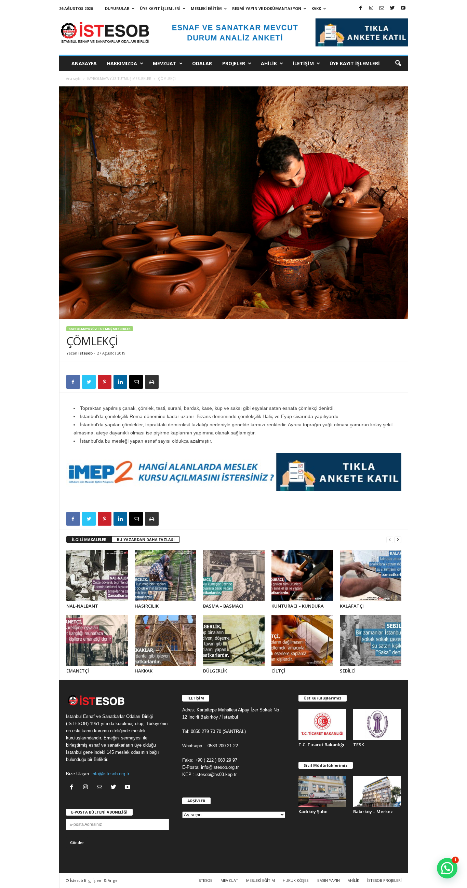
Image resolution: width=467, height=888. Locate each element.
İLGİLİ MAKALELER (89, 539)
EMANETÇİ (77, 671)
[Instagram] (371, 8)
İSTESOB (205, 880)
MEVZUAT (164, 63)
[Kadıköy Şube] (322, 791)
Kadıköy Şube (313, 811)
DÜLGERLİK (215, 671)
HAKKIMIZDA (122, 63)
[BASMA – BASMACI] (234, 575)
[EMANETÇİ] (97, 640)
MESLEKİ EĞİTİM (206, 8)
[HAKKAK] (165, 640)
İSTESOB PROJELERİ (384, 880)
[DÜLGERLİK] (234, 640)
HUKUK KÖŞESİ (296, 880)
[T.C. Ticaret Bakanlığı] (322, 724)
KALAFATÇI (352, 606)
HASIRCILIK (147, 606)
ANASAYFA (84, 63)
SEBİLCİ (348, 671)
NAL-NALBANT (82, 606)
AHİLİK (269, 63)
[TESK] (377, 724)
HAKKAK (143, 671)
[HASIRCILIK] (165, 575)
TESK (358, 744)
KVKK (316, 8)
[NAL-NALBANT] (97, 575)
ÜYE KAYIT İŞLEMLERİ (160, 8)
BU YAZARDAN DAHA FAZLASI (146, 539)
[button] (397, 63)
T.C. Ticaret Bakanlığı (321, 744)
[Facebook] (361, 8)
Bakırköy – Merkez (373, 811)
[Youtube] (403, 8)
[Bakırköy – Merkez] (377, 791)
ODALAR (202, 63)
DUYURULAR (117, 8)
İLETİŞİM (303, 63)
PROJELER (233, 63)
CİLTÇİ (278, 671)
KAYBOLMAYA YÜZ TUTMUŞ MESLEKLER (119, 78)
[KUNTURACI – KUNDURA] (302, 575)
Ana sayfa (73, 78)
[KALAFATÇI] (370, 575)
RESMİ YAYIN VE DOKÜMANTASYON (266, 8)
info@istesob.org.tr (110, 773)
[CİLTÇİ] (302, 640)
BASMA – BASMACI (223, 606)
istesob (85, 353)
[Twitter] (392, 8)
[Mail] (382, 8)
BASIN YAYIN (328, 880)
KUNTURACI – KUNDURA (297, 606)
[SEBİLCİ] (370, 640)
